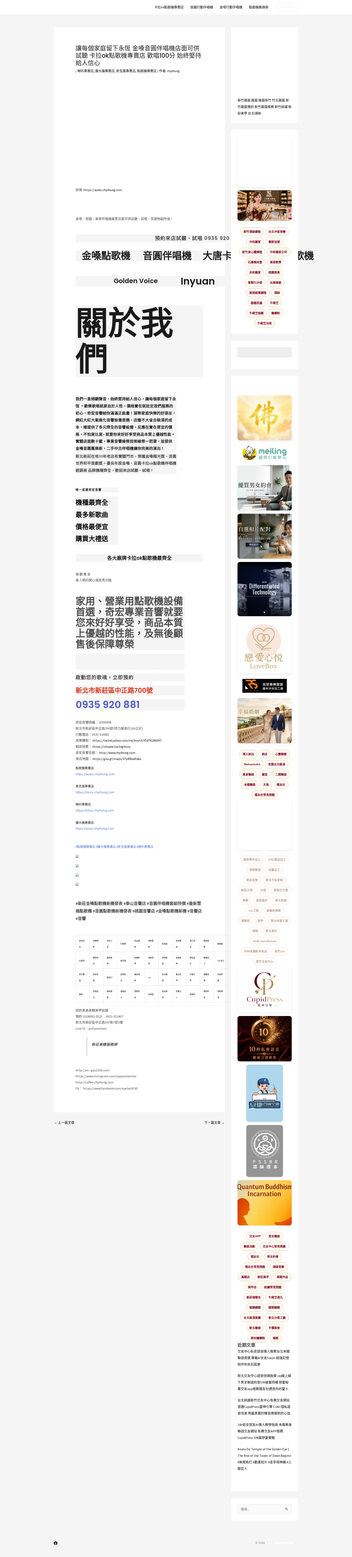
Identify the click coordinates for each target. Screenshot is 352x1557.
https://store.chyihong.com (95, 792)
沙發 (263, 890)
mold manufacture (264, 941)
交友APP (255, 1236)
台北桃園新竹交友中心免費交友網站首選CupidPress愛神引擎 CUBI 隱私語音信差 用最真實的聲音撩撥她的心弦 (264, 1406)
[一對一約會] (265, 487)
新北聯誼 (255, 1327)
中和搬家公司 (278, 252)
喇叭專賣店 (85, 71)
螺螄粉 (275, 313)
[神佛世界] (265, 418)
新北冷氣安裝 (274, 880)
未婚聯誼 (249, 784)
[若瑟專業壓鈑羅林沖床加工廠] (265, 686)
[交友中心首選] (265, 990)
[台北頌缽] (265, 1151)
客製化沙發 (255, 282)
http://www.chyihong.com (117, 753)
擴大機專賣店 (105, 71)
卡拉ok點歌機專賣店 (169, 7)
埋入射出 (248, 754)
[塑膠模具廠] (265, 589)
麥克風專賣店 (126, 71)
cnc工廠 (254, 910)
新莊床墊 (252, 880)
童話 (264, 774)
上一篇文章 (64, 1122)
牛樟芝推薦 (256, 313)
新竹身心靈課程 (252, 252)
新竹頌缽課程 (252, 231)
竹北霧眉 (278, 100)
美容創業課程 (257, 292)
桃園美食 (274, 272)
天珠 (266, 784)
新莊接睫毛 (253, 1297)
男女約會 (272, 1256)
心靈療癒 (281, 754)
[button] (287, 7)
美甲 (260, 920)
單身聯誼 (248, 774)
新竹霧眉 (244, 100)
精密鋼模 (274, 1307)
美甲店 (252, 1287)
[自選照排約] (265, 536)
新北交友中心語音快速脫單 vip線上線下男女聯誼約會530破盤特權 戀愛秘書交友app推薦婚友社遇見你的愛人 (264, 1382)
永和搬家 (255, 272)
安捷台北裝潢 (276, 764)
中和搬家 (255, 241)
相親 (255, 930)
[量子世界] (265, 1202)
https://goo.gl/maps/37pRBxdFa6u (116, 759)
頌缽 (277, 292)
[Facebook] (55, 1543)
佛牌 (245, 900)
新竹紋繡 (281, 107)
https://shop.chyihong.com (95, 828)
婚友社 (281, 784)
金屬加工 (274, 869)
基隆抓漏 (256, 303)
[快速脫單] (265, 720)
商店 (264, 754)
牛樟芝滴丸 (275, 1297)
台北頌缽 (254, 113)
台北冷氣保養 (277, 231)
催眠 (275, 1338)
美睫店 (245, 920)
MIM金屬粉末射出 (255, 951)
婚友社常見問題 (265, 794)
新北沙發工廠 (277, 1317)
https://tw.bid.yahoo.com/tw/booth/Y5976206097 (127, 740)
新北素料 (271, 930)
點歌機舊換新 (258, 7)
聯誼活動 (249, 1246)
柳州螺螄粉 (258, 1338)
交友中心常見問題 (274, 1246)
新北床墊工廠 (279, 920)
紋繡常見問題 (272, 1287)
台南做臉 (275, 282)
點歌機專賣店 (147, 71)
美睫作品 (282, 1277)
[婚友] (265, 646)
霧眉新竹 (264, 100)
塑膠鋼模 (255, 1307)
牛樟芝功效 (264, 323)
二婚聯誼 (281, 774)
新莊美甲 (263, 1277)
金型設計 (261, 900)
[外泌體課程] (265, 205)
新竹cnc (280, 951)
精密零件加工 (252, 859)
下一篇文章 (214, 1122)
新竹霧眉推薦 (264, 107)
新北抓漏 (281, 900)
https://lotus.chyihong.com (95, 810)
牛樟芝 (274, 303)
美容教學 (275, 262)
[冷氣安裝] (265, 1093)
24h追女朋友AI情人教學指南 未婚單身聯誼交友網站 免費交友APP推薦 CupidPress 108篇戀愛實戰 (265, 1431)
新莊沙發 (247, 890)
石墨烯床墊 (255, 262)
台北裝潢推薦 (252, 1317)
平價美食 (274, 1327)
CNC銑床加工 (277, 859)
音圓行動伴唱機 (201, 7)
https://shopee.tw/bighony (111, 746)
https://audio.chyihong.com (102, 190)
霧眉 (254, 100)
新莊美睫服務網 (104, 1044)
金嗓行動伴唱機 (231, 7)
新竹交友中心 (264, 961)
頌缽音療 (278, 1266)
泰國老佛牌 (273, 910)
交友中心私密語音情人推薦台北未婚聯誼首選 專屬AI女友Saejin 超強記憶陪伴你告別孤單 (264, 1357)
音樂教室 (255, 869)
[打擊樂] (265, 453)
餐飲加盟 (274, 241)
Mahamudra (252, 764)
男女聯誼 (274, 1236)
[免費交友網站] (265, 1038)
